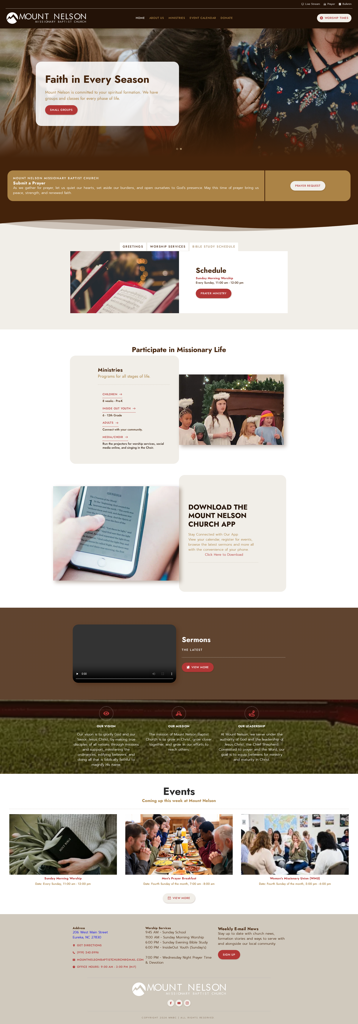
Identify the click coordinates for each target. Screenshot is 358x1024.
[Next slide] (348, 94)
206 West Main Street (91, 932)
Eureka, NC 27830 (88, 937)
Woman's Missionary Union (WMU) (295, 878)
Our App (231, 534)
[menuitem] (140, 18)
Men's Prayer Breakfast (179, 878)
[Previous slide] (9, 94)
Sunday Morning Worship (214, 278)
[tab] (133, 246)
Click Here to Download (224, 554)
